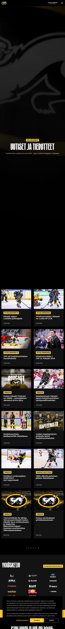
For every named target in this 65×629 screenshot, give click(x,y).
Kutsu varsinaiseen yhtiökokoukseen (45, 519)
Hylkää (51, 620)
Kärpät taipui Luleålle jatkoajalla (12, 318)
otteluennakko (43, 313)
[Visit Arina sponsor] (32, 575)
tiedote (7, 392)
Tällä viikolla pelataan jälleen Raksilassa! (47, 477)
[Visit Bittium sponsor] (53, 575)
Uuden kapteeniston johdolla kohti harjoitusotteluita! (46, 436)
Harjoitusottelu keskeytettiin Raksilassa (15, 435)
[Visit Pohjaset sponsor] (32, 586)
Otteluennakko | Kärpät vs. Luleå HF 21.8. (48, 318)
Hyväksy (37, 620)
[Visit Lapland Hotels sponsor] (12, 581)
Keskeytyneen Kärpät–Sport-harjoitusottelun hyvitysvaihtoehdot (47, 398)
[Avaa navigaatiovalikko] (62, 3)
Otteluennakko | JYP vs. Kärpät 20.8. (45, 357)
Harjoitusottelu (44, 472)
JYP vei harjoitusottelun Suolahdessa (15, 357)
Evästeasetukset (22, 620)
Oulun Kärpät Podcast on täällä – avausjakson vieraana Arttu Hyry (15, 398)
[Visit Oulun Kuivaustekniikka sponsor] (32, 591)
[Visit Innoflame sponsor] (32, 581)
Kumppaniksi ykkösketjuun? (53, 566)
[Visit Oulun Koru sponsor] (53, 581)
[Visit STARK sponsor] (12, 586)
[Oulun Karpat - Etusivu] (4, 3)
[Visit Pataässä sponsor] (53, 591)
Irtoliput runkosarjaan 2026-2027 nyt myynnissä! (14, 478)
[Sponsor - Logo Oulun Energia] (52, 3)
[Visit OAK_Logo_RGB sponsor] (53, 586)
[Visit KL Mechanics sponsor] (12, 591)
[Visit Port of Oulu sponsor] (12, 575)
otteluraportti (11, 313)
